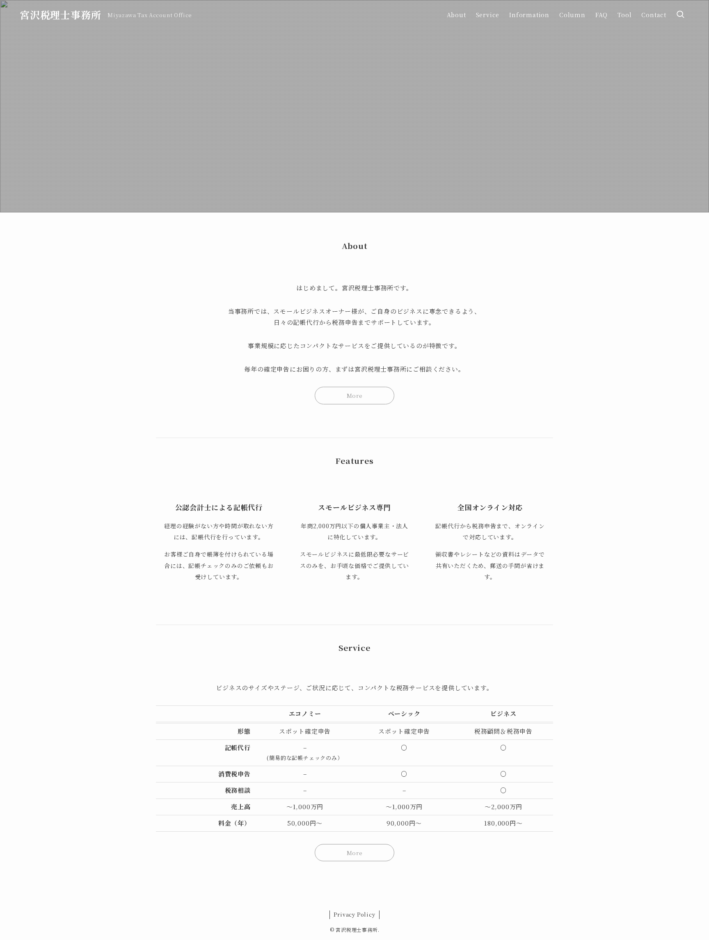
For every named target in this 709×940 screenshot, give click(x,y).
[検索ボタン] (680, 15)
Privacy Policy (354, 914)
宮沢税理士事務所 (60, 15)
